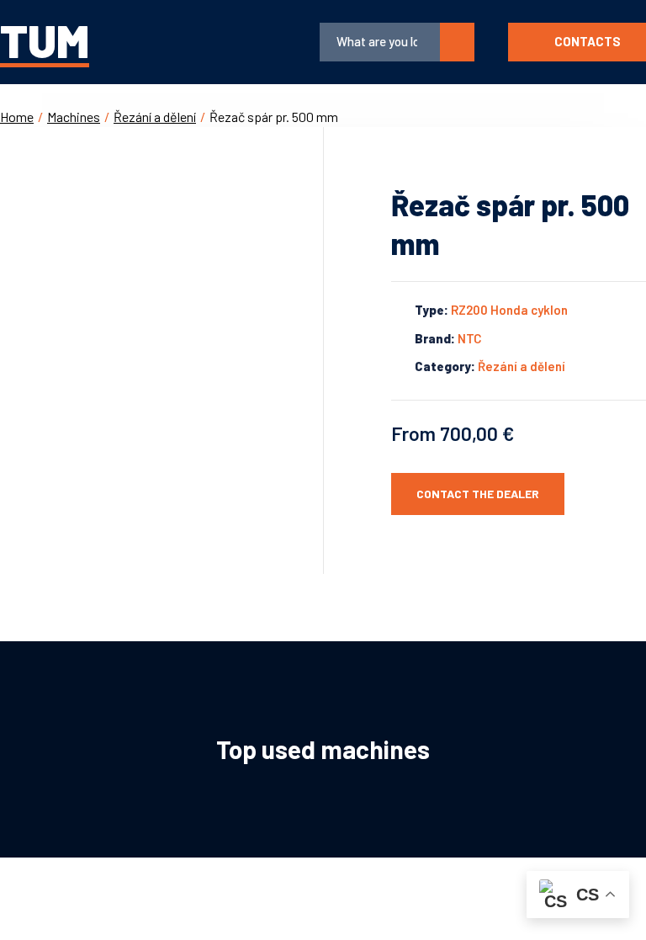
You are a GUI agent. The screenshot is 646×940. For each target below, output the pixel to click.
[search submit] (457, 42)
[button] (199, 42)
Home (17, 117)
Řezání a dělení (155, 117)
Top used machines (323, 749)
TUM (44, 39)
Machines (73, 117)
